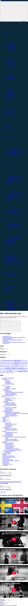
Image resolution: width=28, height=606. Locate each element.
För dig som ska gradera (10, 256)
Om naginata (10, 109)
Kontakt (7, 288)
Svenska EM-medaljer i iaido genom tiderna (17, 194)
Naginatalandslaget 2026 (8, 338)
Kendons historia (11, 44)
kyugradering (20, 368)
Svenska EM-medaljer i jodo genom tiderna (17, 210)
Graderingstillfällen (9, 447)
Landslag (4, 164)
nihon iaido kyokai (10, 369)
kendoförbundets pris (8, 366)
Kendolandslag (15, 366)
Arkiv (1, 601)
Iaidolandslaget (6, 389)
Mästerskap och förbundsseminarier (15, 152)
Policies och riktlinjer (12, 306)
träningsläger (2, 372)
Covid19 (2, 360)
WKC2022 (8, 372)
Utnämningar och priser (10, 310)
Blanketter (10, 303)
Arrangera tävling (8, 259)
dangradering (17, 360)
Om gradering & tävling (10, 255)
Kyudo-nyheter (11, 94)
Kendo (6, 42)
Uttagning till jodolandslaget (13, 209)
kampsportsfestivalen (5, 364)
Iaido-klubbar (10, 60)
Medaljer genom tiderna (10, 402)
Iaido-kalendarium (11, 64)
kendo (16, 364)
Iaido (6, 58)
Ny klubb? (7, 128)
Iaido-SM (10, 61)
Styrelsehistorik (11, 286)
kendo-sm (2, 366)
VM (5, 372)
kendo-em (20, 364)
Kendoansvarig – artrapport (10, 407)
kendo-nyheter (24, 364)
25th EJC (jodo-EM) (5, 489)
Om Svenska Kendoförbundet (11, 273)
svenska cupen (22, 371)
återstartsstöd (12, 372)
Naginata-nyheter (11, 112)
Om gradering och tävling (8, 442)
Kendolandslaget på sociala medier (15, 181)
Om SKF (4, 272)
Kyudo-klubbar (11, 92)
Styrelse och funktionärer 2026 (9, 457)
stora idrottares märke (15, 371)
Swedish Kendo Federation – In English (11, 460)
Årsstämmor (10, 304)
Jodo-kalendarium (11, 78)
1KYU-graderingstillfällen (13, 151)
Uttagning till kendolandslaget (14, 176)
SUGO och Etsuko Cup (7, 459)
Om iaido (10, 59)
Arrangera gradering (9, 258)
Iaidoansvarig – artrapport (10, 388)
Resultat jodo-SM (11, 76)
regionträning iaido (24, 369)
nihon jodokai (16, 369)
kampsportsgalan (11, 364)
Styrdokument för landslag (10, 242)
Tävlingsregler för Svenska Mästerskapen (13, 262)
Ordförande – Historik (12, 309)
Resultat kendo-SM (12, 45)
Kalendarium (5, 138)
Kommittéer (7, 287)
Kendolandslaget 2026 (7, 411)
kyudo (3, 368)
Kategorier (2, 599)
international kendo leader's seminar (20, 363)
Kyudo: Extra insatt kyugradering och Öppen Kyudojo (14, 337)
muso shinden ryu (3, 369)
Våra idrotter (5, 32)
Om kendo (10, 43)
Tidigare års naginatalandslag (14, 241)
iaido (15, 362)
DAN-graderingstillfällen (13, 150)
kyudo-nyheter (10, 368)
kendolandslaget (21, 366)
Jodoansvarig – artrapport (10, 398)
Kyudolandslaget (6, 427)
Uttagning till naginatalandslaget (14, 238)
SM (10, 371)
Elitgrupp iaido (11, 197)
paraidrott (19, 369)
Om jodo (9, 75)
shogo (5, 371)
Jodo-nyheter (10, 77)
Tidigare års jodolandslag (13, 212)
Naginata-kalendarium (12, 113)
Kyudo (6, 88)
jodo (1, 364)
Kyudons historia (11, 91)
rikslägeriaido (2, 371)
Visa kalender (3, 492)
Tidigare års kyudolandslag (13, 225)
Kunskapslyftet (6, 420)
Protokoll (10, 305)
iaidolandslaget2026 (10, 363)
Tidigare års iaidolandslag (13, 196)
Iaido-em (19, 361)
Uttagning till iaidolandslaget (14, 193)
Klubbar (7, 125)
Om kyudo (10, 90)
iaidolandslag (3, 363)
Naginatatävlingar (9, 434)
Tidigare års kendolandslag (13, 180)
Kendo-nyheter (11, 46)
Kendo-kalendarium (12, 48)
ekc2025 (26, 360)
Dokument (5, 379)
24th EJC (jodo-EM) (5, 475)
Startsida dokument (12, 302)
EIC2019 (23, 360)
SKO (8, 371)
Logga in (2, 604)
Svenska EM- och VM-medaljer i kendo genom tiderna (16, 413)
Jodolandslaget (6, 401)
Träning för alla (8, 126)
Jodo (6, 74)
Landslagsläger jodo (7, 336)
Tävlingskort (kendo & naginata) (12, 261)
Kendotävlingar (6, 416)
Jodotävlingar (8, 399)
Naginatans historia (12, 110)
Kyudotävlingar (11, 93)
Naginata (4, 431)
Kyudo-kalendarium (12, 96)
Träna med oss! (6, 461)
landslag (26, 368)
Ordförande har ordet (9, 289)
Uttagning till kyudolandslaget (14, 224)
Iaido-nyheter (10, 62)
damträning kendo (9, 360)
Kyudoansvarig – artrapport (13, 97)
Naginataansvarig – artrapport (11, 432)
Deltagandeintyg (11, 307)
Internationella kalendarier (10, 154)
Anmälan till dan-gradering (10, 257)
